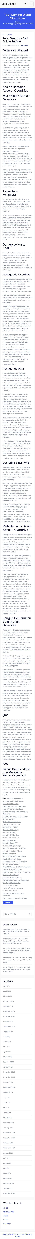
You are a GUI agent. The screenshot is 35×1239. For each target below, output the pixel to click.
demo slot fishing (9, 832)
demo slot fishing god (11, 835)
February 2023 (8, 1183)
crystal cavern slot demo (12, 824)
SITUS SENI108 (8, 1212)
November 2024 (9, 1077)
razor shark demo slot (22, 872)
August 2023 (8, 1153)
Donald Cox (24, 45)
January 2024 (8, 1128)
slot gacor (7, 1224)
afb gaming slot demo (15, 798)
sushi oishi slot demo (10, 891)
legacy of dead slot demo (12, 869)
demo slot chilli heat (10, 827)
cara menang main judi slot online (15, 816)
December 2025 (9, 1011)
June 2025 (7, 1042)
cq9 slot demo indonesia (12, 822)
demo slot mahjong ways (12, 846)
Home (17, 22)
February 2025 (8, 1062)
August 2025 (8, 1031)
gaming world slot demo (11, 864)
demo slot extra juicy (10, 830)
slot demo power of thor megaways (16, 880)
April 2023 (7, 1173)
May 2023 (6, 1168)
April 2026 (7, 991)
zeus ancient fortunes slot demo (15, 898)
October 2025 (8, 1021)
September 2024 (9, 1087)
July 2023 (6, 1158)
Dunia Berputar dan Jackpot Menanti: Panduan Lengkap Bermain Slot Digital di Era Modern (17, 969)
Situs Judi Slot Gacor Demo (11, 45)
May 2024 (6, 1107)
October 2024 (8, 1082)
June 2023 (7, 1163)
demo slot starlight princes (12, 851)
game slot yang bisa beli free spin (15, 861)
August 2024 (8, 1092)
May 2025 (6, 1047)
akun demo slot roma (10, 804)
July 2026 (6, 986)
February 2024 (8, 1123)
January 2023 (8, 1188)
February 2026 (8, 1001)
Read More (8, 902)
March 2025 (7, 1057)
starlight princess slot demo (13, 888)
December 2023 (9, 1133)
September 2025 (9, 1026)
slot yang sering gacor (11, 885)
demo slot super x (9, 854)
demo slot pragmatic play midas (14, 848)
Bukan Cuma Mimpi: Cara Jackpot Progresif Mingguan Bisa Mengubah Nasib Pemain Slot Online (16, 941)
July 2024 (6, 1097)
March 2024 (7, 1117)
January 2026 (8, 1006)
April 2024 (7, 1112)
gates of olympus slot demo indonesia (17, 867)
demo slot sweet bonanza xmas (14, 856)
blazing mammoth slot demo (13, 809)
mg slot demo (8, 872)
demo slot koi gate (9, 840)
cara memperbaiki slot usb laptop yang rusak (15, 813)
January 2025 (8, 1067)
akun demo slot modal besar (13, 801)
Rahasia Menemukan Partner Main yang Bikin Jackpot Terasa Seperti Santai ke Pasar (17, 960)
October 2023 (8, 1143)
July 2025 (6, 1037)
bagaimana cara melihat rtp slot (14, 806)
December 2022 (9, 1193)
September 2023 (9, 1148)
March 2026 (7, 996)
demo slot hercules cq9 (11, 838)
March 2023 (7, 1178)
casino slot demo (9, 819)
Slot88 (5, 1208)
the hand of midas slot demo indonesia (13, 894)
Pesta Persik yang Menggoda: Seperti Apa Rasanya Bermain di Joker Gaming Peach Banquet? (17, 950)
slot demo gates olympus (12, 877)
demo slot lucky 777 (10, 843)
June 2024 (7, 1102)
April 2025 (7, 1052)
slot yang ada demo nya (11, 883)
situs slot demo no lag (11, 875)
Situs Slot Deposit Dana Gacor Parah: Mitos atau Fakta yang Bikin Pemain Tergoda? (16, 931)
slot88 (5, 1216)
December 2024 (9, 1072)
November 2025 (9, 1016)
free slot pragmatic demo (12, 859)
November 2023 (9, 1138)
